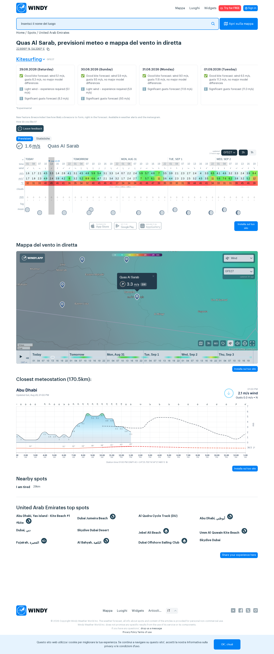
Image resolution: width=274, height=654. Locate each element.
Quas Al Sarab (63, 145)
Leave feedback (32, 128)
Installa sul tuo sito (246, 226)
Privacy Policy (130, 632)
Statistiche (43, 138)
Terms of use (145, 632)
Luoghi (194, 8)
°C (22, 183)
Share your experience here (239, 555)
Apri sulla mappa (241, 23)
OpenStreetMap (238, 348)
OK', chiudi (227, 644)
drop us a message (151, 628)
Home (20, 32)
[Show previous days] (27, 358)
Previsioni (24, 138)
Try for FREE (232, 8)
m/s (36, 145)
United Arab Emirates (54, 32)
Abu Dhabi (26, 390)
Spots (31, 32)
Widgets (210, 8)
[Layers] (201, 343)
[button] (48, 49)
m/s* (21, 178)
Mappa (180, 8)
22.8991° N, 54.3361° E (30, 49)
